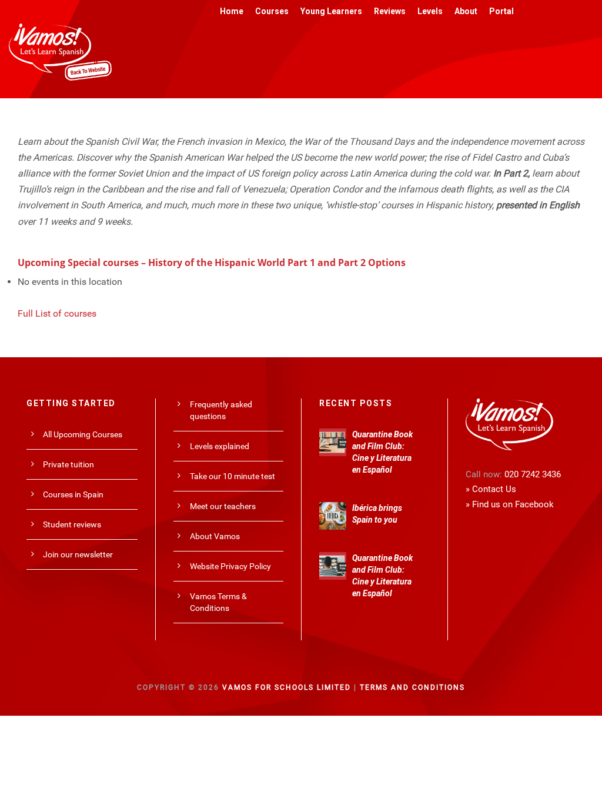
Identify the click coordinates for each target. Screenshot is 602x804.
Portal (501, 11)
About (465, 11)
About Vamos (215, 536)
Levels (430, 11)
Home (231, 11)
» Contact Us (491, 489)
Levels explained (219, 446)
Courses (272, 11)
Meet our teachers (223, 506)
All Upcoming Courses (82, 434)
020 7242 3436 (532, 474)
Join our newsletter (78, 554)
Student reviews (72, 524)
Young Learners (331, 11)
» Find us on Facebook (510, 504)
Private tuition (68, 464)
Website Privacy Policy (230, 566)
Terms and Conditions (412, 687)
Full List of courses (57, 313)
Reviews (390, 11)
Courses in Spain (73, 494)
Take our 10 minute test (232, 476)
